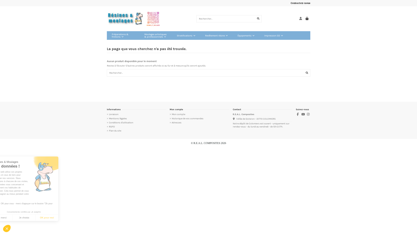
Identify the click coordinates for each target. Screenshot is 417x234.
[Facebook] (298, 114)
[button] (7, 228)
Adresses (176, 122)
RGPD (112, 126)
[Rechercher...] (258, 18)
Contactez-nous (300, 3)
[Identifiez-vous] (301, 19)
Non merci (14, 217)
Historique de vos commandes (187, 118)
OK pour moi (60, 217)
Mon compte (178, 114)
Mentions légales (118, 118)
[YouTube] (303, 114)
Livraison (113, 114)
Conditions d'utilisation (121, 122)
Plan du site (115, 130)
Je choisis (37, 217)
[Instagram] (308, 114)
